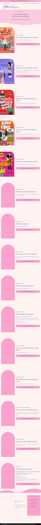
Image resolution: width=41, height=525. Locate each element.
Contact (29, 3)
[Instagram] (38, 1)
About (26, 3)
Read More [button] (5, 524)
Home (22, 3)
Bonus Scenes (34, 3)
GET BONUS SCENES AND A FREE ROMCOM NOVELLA (18, 0)
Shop (38, 3)
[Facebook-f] (40, 1)
